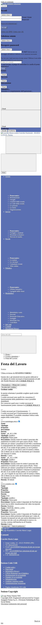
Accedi (4, 6)
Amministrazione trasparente (15, 583)
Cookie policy (10, 567)
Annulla (4, 131)
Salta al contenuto (7, 2)
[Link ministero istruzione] (11, 4)
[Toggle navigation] (18, 162)
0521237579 (13, 545)
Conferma (12, 131)
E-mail (24, 52)
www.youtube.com (8, 484)
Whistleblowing (11, 579)
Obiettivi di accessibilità (13, 577)
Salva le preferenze (18, 526)
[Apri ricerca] (23, 145)
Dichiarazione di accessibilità (15, 575)
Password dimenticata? (9, 24)
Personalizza (6, 385)
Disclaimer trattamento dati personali (14, 604)
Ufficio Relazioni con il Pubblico (17, 573)
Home (7, 354)
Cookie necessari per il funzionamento (14, 411)
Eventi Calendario (11, 356)
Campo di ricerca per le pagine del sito (14, 332)
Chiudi (4, 75)
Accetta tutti (9, 387)
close (3, 172)
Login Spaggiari (18, 60)
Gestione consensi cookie (14, 581)
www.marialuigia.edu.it (9, 421)
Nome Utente (27, 17)
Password (25, 20)
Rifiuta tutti (19, 385)
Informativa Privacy (12, 571)
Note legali (9, 569)
